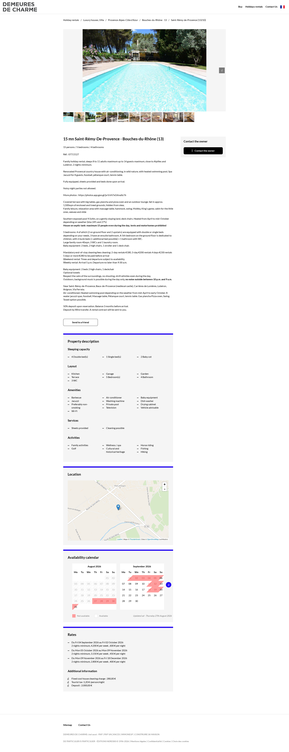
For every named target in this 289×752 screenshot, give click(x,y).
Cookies (167, 741)
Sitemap (67, 724)
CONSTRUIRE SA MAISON (147, 734)
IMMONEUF (127, 734)
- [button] (165, 489)
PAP (100, 734)
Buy (240, 6)
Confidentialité (155, 741)
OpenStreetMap (153, 539)
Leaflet (119, 539)
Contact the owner (204, 150)
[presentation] (222, 70)
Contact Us (271, 6)
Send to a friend (80, 322)
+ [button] (165, 484)
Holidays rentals (254, 6)
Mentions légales (138, 741)
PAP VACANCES (112, 734)
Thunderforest (135, 539)
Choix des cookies (180, 741)
